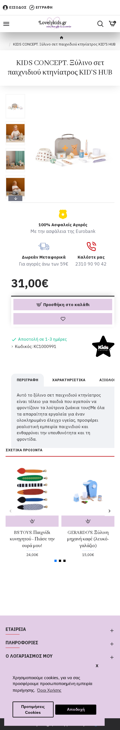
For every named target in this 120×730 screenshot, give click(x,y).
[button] (15, 95)
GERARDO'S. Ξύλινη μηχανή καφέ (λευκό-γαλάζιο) (88, 539)
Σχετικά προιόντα (24, 450)
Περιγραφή (27, 380)
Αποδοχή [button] (76, 709)
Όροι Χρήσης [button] (49, 690)
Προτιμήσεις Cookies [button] (33, 710)
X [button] (97, 666)
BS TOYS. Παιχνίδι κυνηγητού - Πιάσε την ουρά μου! (32, 539)
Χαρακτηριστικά (68, 380)
